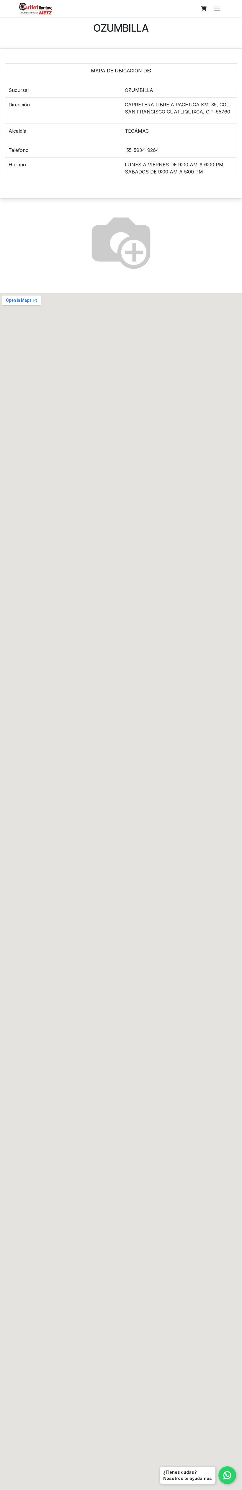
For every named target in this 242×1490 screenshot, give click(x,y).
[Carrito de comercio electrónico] (204, 8)
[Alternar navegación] (217, 8)
